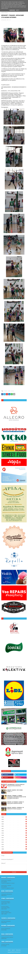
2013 (14, 846)
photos (8, 11)
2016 (14, 839)
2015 (14, 842)
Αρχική (9, 950)
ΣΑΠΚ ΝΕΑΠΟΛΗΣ (17, 952)
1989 (14, 849)
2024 (14, 821)
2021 (14, 828)
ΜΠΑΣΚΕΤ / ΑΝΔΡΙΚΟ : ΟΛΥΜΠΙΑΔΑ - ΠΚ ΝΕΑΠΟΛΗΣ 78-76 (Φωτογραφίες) (15, 808)
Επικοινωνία (18, 950)
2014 (14, 844)
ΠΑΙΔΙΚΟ (5, 390)
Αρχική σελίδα (4, 11)
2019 (14, 833)
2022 (14, 826)
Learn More (12, 10)
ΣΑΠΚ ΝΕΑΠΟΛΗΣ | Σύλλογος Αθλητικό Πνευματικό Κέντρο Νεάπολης (15, 785)
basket (9, 390)
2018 (14, 835)
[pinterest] (7, 777)
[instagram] (20, 777)
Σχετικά (13, 950)
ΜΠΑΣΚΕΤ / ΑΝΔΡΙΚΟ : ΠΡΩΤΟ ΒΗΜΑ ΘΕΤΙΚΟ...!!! (15, 790)
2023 (14, 823)
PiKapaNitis (4, 19)
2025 (14, 819)
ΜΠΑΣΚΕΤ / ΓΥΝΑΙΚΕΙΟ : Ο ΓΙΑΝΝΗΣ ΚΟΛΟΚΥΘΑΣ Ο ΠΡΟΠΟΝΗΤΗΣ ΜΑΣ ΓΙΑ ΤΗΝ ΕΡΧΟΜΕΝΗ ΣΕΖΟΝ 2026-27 (16, 797)
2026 (14, 817)
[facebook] (7, 774)
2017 (14, 837)
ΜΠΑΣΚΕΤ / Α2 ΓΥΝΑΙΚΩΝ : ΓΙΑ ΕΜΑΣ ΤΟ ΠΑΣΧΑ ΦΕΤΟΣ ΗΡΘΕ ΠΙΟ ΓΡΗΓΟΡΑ (15, 802)
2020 (14, 830)
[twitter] (20, 774)
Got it (17, 10)
